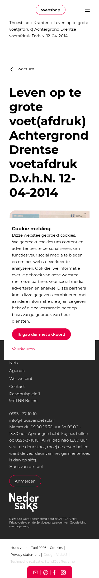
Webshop (50, 9)
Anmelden (25, 481)
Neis (13, 362)
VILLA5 (61, 555)
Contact (17, 386)
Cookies (56, 548)
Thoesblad (19, 22)
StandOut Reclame (60, 561)
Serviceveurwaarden (50, 522)
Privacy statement (25, 555)
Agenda (17, 370)
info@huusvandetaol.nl (32, 420)
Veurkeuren (23, 348)
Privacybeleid (18, 522)
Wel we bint (20, 378)
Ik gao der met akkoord (41, 334)
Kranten (42, 22)
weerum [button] (25, 68)
